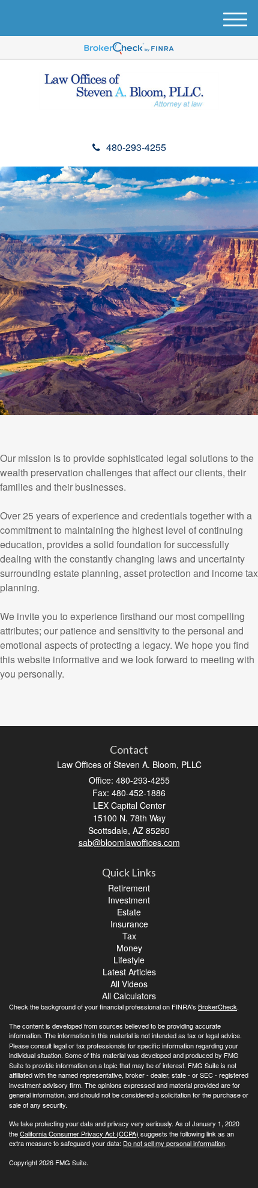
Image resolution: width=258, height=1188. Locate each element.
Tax (129, 936)
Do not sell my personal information (174, 1143)
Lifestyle (129, 960)
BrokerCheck (217, 1006)
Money (129, 948)
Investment (129, 900)
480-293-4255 (136, 147)
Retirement (129, 888)
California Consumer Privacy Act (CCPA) (79, 1133)
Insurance (129, 924)
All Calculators (129, 996)
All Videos (129, 984)
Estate (129, 912)
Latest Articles (129, 972)
